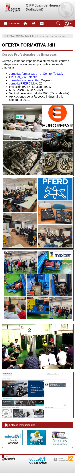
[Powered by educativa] (8, 458)
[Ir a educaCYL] (37, 462)
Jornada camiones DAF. (24, 80)
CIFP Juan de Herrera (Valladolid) (43, 7)
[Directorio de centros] (36, 446)
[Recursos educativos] (59, 446)
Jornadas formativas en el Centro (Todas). (36, 73)
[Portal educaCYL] (13, 446)
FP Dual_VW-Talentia (23, 77)
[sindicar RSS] (70, 458)
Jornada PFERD (20, 83)
